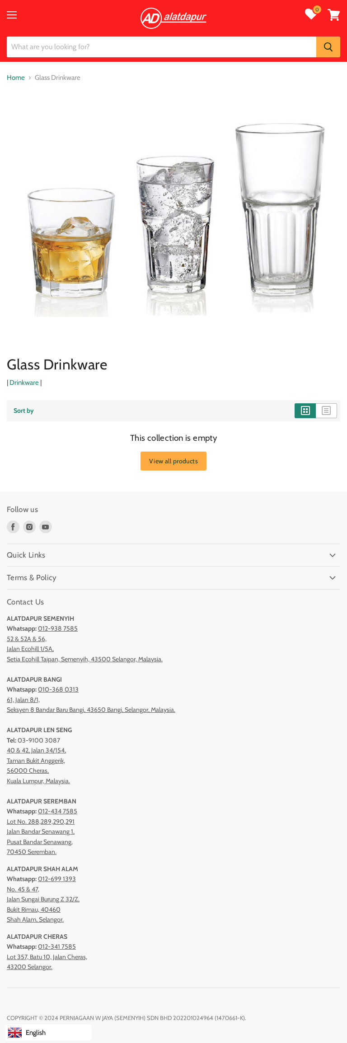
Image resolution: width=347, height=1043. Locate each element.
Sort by (24, 410)
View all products (173, 461)
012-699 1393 (57, 879)
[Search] (328, 47)
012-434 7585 (57, 811)
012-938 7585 (58, 628)
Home (16, 78)
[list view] (326, 410)
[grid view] (305, 410)
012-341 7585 (57, 946)
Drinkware (24, 382)
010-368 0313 (58, 689)
